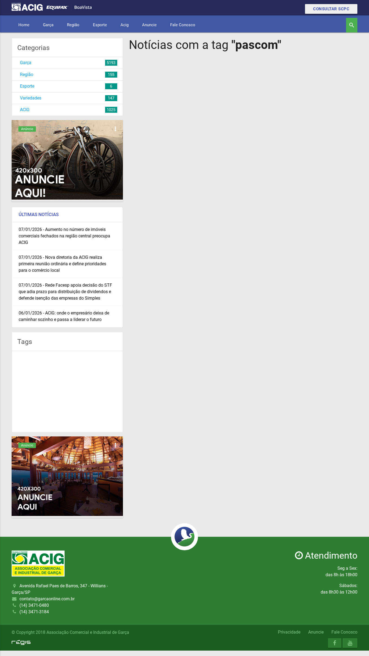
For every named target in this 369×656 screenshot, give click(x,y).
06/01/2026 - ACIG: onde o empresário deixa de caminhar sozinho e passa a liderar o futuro (64, 316)
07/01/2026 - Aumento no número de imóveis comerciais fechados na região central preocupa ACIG (64, 236)
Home (23, 24)
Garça (48, 24)
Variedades (30, 98)
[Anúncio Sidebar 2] (67, 514)
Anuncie (149, 24)
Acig (124, 24)
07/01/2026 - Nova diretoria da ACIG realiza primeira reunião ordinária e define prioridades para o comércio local (62, 264)
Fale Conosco (182, 24)
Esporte (100, 24)
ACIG (24, 109)
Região (73, 24)
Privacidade (289, 632)
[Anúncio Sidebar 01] (67, 198)
